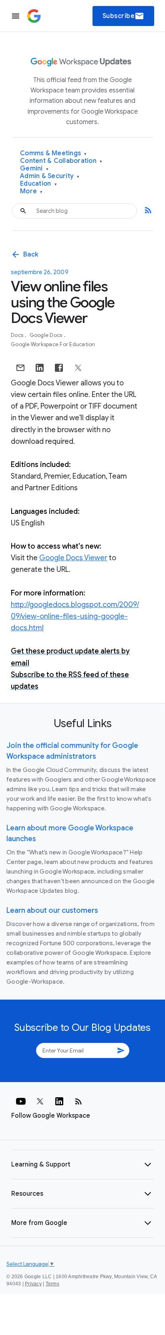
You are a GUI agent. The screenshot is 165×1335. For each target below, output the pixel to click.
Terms (52, 1284)
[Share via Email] (20, 367)
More (31, 191)
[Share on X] (78, 367)
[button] (82, 1164)
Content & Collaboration (61, 161)
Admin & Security (50, 176)
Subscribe (124, 16)
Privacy (33, 1284)
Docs (17, 335)
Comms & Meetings (53, 153)
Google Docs (47, 335)
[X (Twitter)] (40, 1101)
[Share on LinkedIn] (39, 367)
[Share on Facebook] (58, 367)
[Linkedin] (59, 1101)
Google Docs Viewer (73, 557)
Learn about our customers (52, 910)
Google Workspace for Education (53, 344)
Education (38, 184)
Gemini (34, 168)
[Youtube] (20, 1101)
